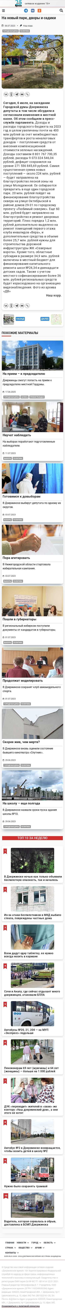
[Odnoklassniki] (11, 94)
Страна (9, 1248)
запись (24, 397)
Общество (24, 1248)
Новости (21, 1243)
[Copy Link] (27, 94)
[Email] (22, 94)
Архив (38, 1248)
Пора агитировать (16, 558)
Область (48, 1243)
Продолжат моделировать (23, 680)
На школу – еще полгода (21, 803)
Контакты (10, 1253)
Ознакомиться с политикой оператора (21, 1306)
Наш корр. (28, 26)
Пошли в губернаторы (19, 619)
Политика (24, 31)
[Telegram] (16, 94)
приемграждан (37, 397)
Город (35, 1243)
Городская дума (10, 31)
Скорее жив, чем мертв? (21, 742)
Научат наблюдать (17, 435)
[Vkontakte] (6, 94)
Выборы (7, 458)
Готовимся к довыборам (21, 496)
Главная (9, 1243)
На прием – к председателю (24, 374)
